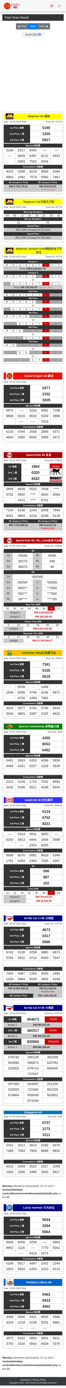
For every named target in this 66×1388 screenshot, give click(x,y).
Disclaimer (25, 1380)
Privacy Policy (39, 1380)
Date (33, 26)
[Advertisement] (33, 72)
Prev (23, 26)
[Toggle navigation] (60, 6)
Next (42, 26)
